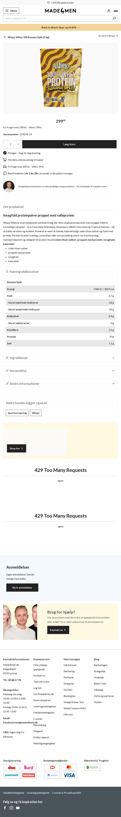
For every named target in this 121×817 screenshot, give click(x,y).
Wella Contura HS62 (75, 708)
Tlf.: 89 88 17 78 (12, 679)
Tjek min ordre (41, 681)
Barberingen (100, 664)
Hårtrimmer (70, 664)
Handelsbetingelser (44, 712)
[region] (60, 78)
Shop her (15, 448)
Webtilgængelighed (44, 743)
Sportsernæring (17, 412)
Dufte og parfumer (104, 695)
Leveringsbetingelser (44, 706)
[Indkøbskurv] (116, 11)
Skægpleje (99, 671)
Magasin (38, 731)
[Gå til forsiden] (60, 11)
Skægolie (69, 683)
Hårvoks (68, 714)
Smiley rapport (41, 737)
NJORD (68, 689)
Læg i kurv (69, 144)
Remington (69, 695)
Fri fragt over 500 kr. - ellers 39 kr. (22, 127)
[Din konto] (108, 11)
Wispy (36, 412)
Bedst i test (100, 683)
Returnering (39, 724)
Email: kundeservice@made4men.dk (15, 720)
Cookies (37, 718)
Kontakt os (56, 629)
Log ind (37, 687)
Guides (97, 702)
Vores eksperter (42, 700)
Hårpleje (98, 689)
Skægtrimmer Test (74, 702)
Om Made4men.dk (43, 693)
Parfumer (69, 677)
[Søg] (114, 18)
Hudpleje (99, 677)
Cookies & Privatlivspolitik (66, 792)
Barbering (69, 671)
